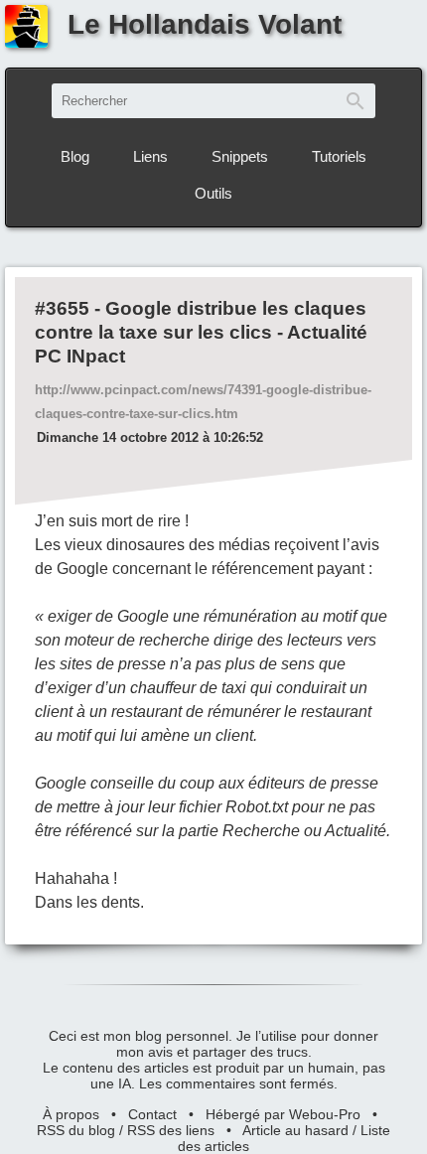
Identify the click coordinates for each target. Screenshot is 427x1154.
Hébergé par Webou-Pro (283, 1114)
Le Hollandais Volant (205, 24)
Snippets (240, 156)
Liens (150, 156)
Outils (213, 193)
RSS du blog (76, 1130)
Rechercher (355, 100)
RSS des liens (170, 1130)
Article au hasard (295, 1130)
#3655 (62, 308)
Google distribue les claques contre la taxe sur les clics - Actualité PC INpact (201, 332)
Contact (152, 1114)
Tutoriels (339, 156)
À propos (71, 1114)
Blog (75, 156)
